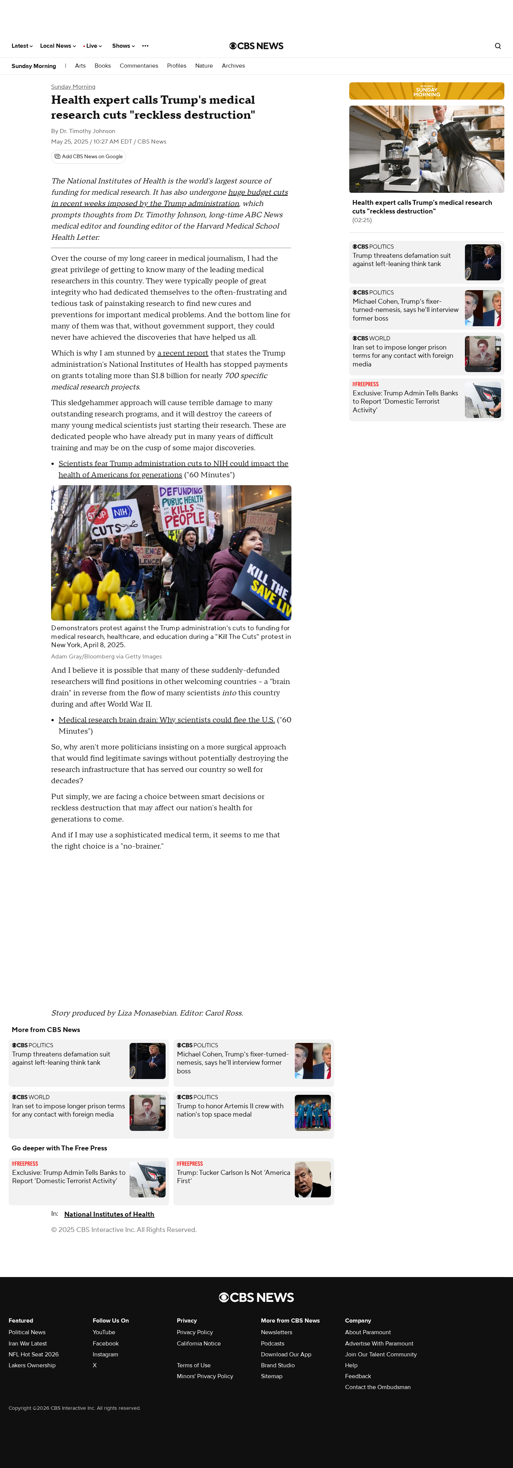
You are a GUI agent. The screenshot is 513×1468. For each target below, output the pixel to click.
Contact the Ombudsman (378, 1387)
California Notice (199, 1344)
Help (351, 1365)
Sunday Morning (34, 66)
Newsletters (276, 1332)
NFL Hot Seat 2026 (34, 1354)
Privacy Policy (195, 1332)
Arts (80, 66)
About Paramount (368, 1332)
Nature (204, 66)
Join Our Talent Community (381, 1354)
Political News (27, 1332)
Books (103, 66)
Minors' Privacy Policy (205, 1376)
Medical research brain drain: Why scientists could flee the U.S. (167, 720)
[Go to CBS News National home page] (256, 46)
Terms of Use (194, 1365)
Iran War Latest (28, 1344)
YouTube (104, 1332)
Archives (233, 66)
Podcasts (272, 1344)
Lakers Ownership (32, 1365)
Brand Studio (278, 1365)
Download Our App (286, 1354)
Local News (56, 46)
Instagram (105, 1354)
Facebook (106, 1344)
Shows (122, 46)
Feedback (358, 1376)
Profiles (176, 66)
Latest (21, 46)
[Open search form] (498, 45)
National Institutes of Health (109, 1214)
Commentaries (139, 66)
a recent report (182, 353)
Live (92, 46)
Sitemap (271, 1376)
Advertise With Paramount (379, 1344)
